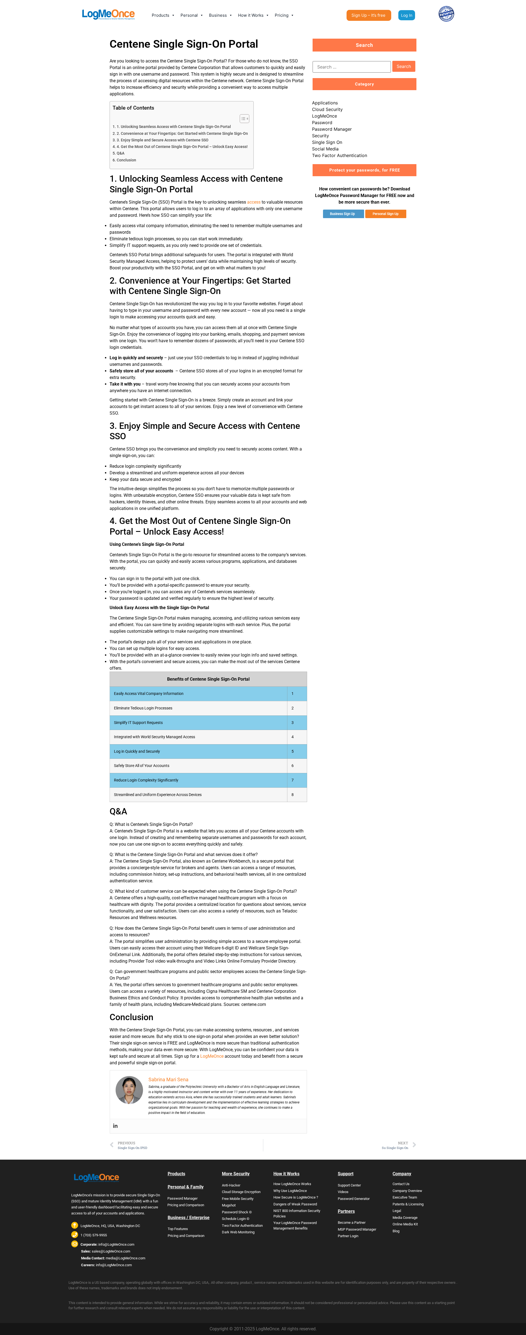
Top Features (178, 1229)
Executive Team (405, 1197)
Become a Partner (351, 1222)
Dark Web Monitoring (238, 1232)
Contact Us (401, 1184)
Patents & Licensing (408, 1204)
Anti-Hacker (231, 1185)
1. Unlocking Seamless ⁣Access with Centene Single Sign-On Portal (174, 126)
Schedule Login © (235, 1219)
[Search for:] (352, 67)
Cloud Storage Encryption (241, 1192)
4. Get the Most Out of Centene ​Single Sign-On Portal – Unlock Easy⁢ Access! (182, 146)
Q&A (120, 153)
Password (322, 122)
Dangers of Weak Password (295, 1204)
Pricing (281, 15)
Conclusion (126, 160)
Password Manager (332, 129)
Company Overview (407, 1191)
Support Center (349, 1185)
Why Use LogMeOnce (290, 1191)
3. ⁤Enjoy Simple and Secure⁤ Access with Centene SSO (162, 140)
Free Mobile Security (237, 1199)
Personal (189, 15)
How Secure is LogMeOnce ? (295, 1197)
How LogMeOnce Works (292, 1184)
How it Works (251, 15)
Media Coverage (405, 1218)
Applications (325, 102)
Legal (397, 1211)
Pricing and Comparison (185, 1205)
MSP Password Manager (357, 1229)
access (254, 202)
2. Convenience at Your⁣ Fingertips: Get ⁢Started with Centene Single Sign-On (182, 133)
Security (320, 135)
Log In (406, 15)
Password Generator (354, 1199)
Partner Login (348, 1236)
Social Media (325, 149)
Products (160, 15)
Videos (343, 1192)
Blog (396, 1231)
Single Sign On (327, 142)
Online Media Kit (405, 1224)
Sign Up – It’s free (368, 15)
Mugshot (229, 1205)
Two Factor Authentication (339, 155)
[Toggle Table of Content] (242, 118)
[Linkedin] (115, 1126)
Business (218, 15)
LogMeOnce (212, 1056)
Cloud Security (327, 109)
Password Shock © (237, 1212)
